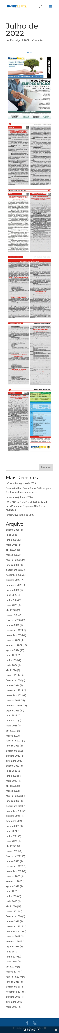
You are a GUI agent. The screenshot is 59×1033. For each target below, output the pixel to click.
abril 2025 (11, 610)
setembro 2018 (14, 1002)
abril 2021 (11, 846)
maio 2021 (11, 841)
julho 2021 (11, 831)
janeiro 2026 (12, 565)
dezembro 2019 (14, 926)
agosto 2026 (12, 529)
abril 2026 (11, 550)
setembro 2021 (14, 821)
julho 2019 (11, 951)
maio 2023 (11, 725)
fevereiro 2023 (14, 740)
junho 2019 (12, 956)
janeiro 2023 (12, 745)
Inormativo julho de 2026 (19, 497)
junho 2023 (12, 720)
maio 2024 (11, 665)
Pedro (13, 40)
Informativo (37, 40)
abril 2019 (11, 966)
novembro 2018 (14, 991)
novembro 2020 (14, 871)
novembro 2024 (14, 635)
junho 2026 (12, 540)
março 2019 (12, 971)
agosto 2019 (12, 946)
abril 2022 (11, 786)
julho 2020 (11, 891)
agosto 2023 (12, 710)
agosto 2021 (12, 826)
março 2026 (12, 555)
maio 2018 (11, 1007)
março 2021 (12, 851)
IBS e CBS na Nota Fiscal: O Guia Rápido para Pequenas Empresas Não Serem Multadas (27, 506)
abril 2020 (11, 906)
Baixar (29, 53)
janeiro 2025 (12, 625)
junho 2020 (12, 896)
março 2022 (12, 791)
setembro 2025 (14, 585)
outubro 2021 (13, 816)
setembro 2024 (14, 645)
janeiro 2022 (12, 801)
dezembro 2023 (14, 690)
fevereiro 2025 (14, 620)
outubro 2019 (13, 936)
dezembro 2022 (14, 750)
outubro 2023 (13, 700)
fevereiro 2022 (14, 796)
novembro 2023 (14, 695)
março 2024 (12, 675)
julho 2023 (11, 715)
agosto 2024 (12, 650)
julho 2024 (11, 655)
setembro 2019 (14, 941)
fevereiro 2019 (14, 976)
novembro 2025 (14, 575)
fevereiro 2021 (14, 856)
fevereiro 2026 (14, 560)
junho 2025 (12, 600)
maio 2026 (11, 544)
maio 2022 (11, 781)
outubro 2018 (13, 996)
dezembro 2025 (14, 570)
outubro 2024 (13, 640)
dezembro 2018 (14, 986)
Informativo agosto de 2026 (21, 483)
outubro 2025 (13, 580)
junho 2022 (12, 776)
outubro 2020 (13, 876)
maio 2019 (11, 961)
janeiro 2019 (12, 981)
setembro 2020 (14, 881)
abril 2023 (11, 730)
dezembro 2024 (14, 630)
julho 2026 (11, 535)
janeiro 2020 (12, 921)
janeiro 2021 (12, 861)
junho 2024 (12, 660)
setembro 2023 (14, 705)
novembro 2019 (14, 931)
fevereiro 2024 (14, 680)
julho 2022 (11, 770)
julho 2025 (11, 595)
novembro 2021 (14, 811)
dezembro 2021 (14, 806)
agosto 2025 (12, 590)
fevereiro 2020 (14, 916)
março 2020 (12, 911)
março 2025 (12, 615)
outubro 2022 (13, 755)
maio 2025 (11, 605)
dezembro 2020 (14, 866)
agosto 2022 (12, 765)
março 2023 (12, 735)
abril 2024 (11, 670)
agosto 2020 (12, 886)
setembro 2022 (14, 761)
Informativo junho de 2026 (20, 515)
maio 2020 (11, 901)
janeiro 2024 (12, 685)
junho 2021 (12, 836)
